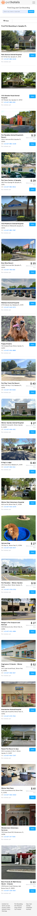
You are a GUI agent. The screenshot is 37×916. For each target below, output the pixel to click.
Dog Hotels (18, 907)
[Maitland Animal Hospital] (18, 289)
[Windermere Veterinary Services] (18, 815)
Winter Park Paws (7, 788)
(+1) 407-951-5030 (10, 390)
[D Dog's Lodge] (18, 449)
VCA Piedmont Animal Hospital (12, 224)
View (32, 55)
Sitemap (4, 911)
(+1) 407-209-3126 (10, 890)
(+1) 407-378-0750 (10, 589)
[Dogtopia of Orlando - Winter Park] (18, 651)
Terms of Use (6, 906)
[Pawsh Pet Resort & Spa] (18, 735)
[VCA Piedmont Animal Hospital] (18, 208)
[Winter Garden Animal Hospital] (18, 409)
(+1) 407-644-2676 (10, 507)
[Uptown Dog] (18, 528)
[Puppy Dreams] (18, 328)
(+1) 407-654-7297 (10, 755)
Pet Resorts (18, 906)
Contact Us (5, 904)
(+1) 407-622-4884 (10, 631)
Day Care (29, 904)
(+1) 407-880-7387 (10, 230)
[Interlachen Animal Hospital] (18, 694)
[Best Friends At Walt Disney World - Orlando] (18, 862)
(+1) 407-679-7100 (10, 716)
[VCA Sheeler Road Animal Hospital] (18, 80)
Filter (7, 21)
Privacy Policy (6, 907)
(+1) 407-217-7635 (9, 836)
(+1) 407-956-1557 (10, 673)
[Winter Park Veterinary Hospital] (18, 489)
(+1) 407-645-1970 (10, 307)
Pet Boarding (18, 904)
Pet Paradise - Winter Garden (12, 583)
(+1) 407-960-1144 (9, 467)
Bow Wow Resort (7, 263)
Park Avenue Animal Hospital (11, 54)
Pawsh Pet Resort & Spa (9, 749)
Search (31, 11)
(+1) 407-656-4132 (10, 429)
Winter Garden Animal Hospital (12, 423)
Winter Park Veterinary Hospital (12, 502)
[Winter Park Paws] (18, 775)
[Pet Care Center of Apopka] (18, 165)
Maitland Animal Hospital (10, 303)
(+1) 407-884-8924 (10, 187)
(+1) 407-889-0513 (9, 102)
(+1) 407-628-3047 (10, 548)
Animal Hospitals (29, 906)
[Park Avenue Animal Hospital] (18, 41)
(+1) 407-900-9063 (10, 795)
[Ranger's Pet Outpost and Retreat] (18, 609)
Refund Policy (6, 909)
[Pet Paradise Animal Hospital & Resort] (18, 122)
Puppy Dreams (6, 344)
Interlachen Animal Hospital (11, 709)
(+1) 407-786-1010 (9, 269)
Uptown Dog (5, 543)
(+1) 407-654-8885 (10, 350)
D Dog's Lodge (6, 462)
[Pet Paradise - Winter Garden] (18, 569)
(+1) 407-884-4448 (10, 144)
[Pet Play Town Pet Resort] (18, 370)
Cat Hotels (17, 909)
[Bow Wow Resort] (18, 250)
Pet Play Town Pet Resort (10, 383)
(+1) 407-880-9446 (10, 59)
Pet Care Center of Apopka (11, 180)
